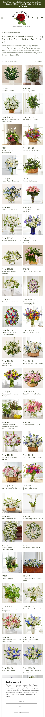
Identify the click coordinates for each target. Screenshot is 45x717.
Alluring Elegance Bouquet (9, 272)
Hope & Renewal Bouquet (12, 240)
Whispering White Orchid (33, 519)
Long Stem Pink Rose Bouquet (31, 211)
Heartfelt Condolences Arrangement (10, 120)
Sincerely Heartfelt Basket (33, 363)
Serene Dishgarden (30, 181)
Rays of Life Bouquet (31, 332)
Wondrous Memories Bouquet (10, 395)
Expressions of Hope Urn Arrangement (32, 671)
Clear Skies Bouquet (9, 210)
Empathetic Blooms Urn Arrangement (11, 640)
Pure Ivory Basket (9, 519)
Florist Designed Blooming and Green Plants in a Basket (10, 426)
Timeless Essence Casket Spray (32, 579)
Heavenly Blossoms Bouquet (30, 640)
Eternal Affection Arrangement (8, 364)
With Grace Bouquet (10, 302)
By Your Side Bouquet (31, 425)
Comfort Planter (8, 91)
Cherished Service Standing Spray (9, 333)
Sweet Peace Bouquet (10, 181)
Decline (21, 707)
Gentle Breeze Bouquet (32, 609)
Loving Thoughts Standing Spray (8, 548)
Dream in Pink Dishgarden (7, 151)
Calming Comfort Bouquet (30, 241)
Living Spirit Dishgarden (32, 271)
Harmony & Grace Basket (32, 457)
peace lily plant (29, 91)
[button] (33, 18)
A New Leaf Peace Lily (31, 119)
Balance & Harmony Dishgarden (9, 610)
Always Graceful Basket (11, 488)
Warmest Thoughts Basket (9, 458)
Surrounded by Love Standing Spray (31, 303)
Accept (21, 702)
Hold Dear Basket (8, 670)
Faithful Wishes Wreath (32, 547)
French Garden (7, 578)
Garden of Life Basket (31, 150)
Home (4, 32)
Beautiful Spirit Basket (32, 394)
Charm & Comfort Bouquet (30, 489)
